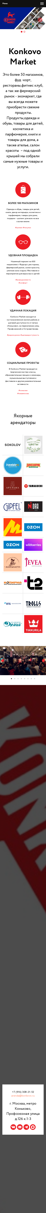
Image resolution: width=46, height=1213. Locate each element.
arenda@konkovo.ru (23, 1096)
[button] (21, 32)
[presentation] (6, 20)
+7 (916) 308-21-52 (23, 1092)
